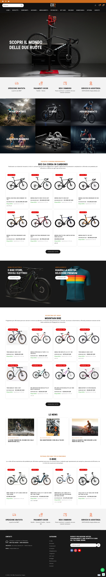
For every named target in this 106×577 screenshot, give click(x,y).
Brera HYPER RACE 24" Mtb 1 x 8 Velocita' (40, 352)
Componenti (52, 546)
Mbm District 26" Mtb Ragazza (87, 388)
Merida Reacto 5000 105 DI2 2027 (40, 198)
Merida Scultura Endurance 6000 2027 (16, 236)
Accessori (51, 548)
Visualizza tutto (53, 251)
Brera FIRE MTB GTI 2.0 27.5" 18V (63, 352)
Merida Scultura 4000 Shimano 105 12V (16, 198)
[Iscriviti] (98, 545)
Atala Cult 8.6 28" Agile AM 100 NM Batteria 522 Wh (48, 493)
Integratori (52, 553)
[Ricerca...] (22, 5)
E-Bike (51, 541)
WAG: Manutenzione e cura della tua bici (52, 440)
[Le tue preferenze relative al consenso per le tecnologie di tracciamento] (103, 574)
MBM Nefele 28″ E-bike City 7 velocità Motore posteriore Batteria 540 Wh (22, 494)
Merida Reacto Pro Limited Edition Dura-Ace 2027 (65, 236)
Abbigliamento (53, 551)
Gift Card (51, 556)
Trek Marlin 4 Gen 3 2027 (86, 352)
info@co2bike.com (94, 91)
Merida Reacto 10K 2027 (85, 235)
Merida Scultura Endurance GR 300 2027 (89, 198)
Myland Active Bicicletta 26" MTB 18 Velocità (64, 388)
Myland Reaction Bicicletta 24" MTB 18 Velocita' (40, 388)
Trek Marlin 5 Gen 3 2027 (14, 352)
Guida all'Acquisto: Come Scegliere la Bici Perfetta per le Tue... (84, 440)
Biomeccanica (52, 561)
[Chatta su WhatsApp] (103, 570)
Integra (23, 575)
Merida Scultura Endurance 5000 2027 (40, 236)
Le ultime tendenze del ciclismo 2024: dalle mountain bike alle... (21, 440)
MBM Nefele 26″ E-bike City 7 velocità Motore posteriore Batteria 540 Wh (70, 494)
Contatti (51, 566)
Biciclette (51, 543)
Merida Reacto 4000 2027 (62, 198)
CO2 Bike (12, 575)
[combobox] (13, 5)
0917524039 (85, 91)
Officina (51, 563)
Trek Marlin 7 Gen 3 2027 (14, 388)
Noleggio (51, 558)
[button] (8, 10)
